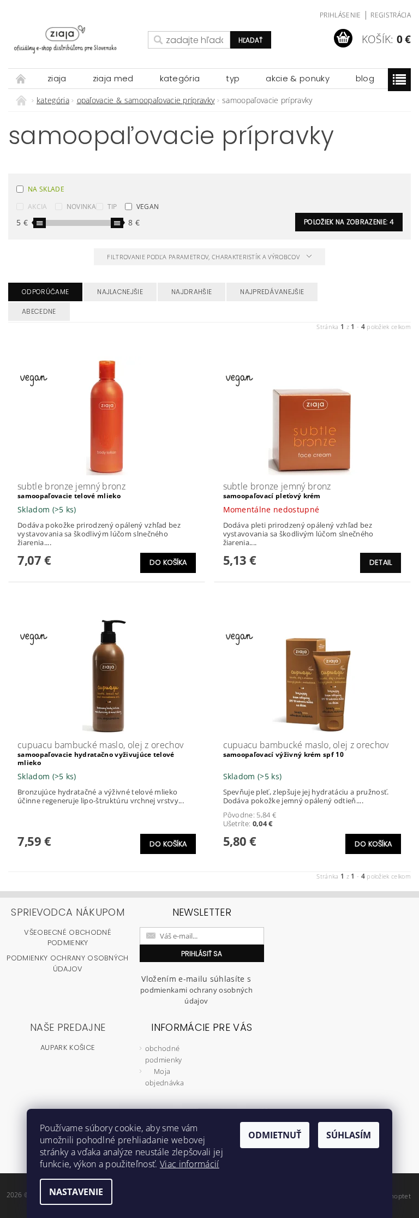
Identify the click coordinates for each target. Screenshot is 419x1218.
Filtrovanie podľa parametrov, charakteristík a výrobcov (204, 257)
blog (365, 78)
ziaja (57, 78)
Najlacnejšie (120, 291)
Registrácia (390, 15)
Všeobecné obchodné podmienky (67, 937)
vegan (147, 206)
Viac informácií (189, 1164)
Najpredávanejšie (272, 291)
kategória (180, 78)
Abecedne (39, 311)
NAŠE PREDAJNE (67, 1027)
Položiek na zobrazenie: (349, 221)
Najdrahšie (191, 291)
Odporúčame (45, 291)
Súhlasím (348, 1135)
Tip (112, 206)
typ (233, 78)
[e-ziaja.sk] (75, 39)
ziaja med (113, 78)
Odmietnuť (274, 1135)
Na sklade (46, 189)
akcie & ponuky (297, 78)
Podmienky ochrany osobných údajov (67, 963)
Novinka (81, 206)
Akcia (37, 206)
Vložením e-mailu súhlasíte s (196, 990)
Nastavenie (76, 1192)
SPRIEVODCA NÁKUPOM (67, 912)
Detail (380, 562)
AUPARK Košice (67, 1047)
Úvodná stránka (21, 78)
